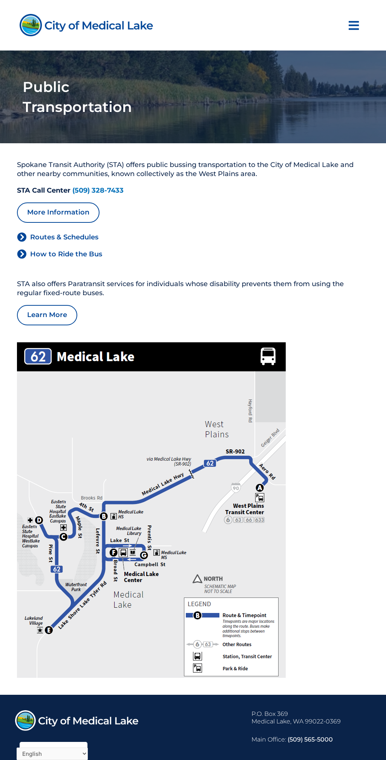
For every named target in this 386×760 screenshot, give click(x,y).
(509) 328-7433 (98, 190)
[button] (353, 25)
